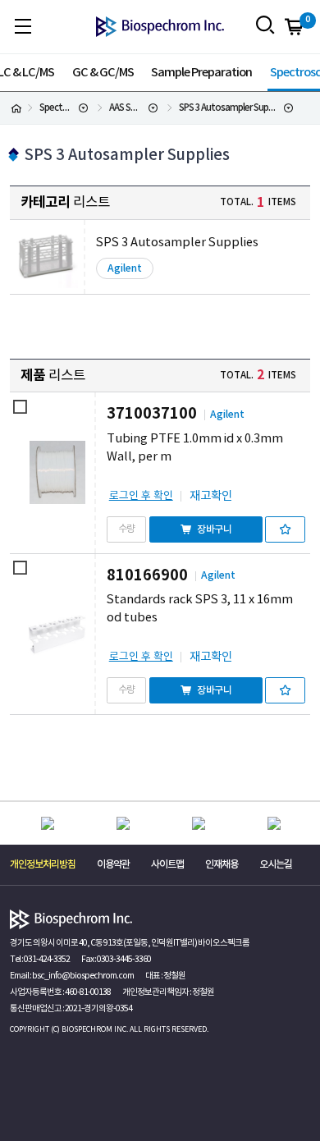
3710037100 (152, 414)
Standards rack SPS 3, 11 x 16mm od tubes (200, 609)
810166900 (147, 575)
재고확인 (211, 496)
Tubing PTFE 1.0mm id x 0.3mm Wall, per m (195, 448)
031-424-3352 (47, 960)
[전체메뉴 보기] (23, 26)
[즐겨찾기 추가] (285, 529)
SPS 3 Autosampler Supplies (177, 243)
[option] (47, 824)
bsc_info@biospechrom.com (83, 976)
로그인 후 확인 (141, 496)
